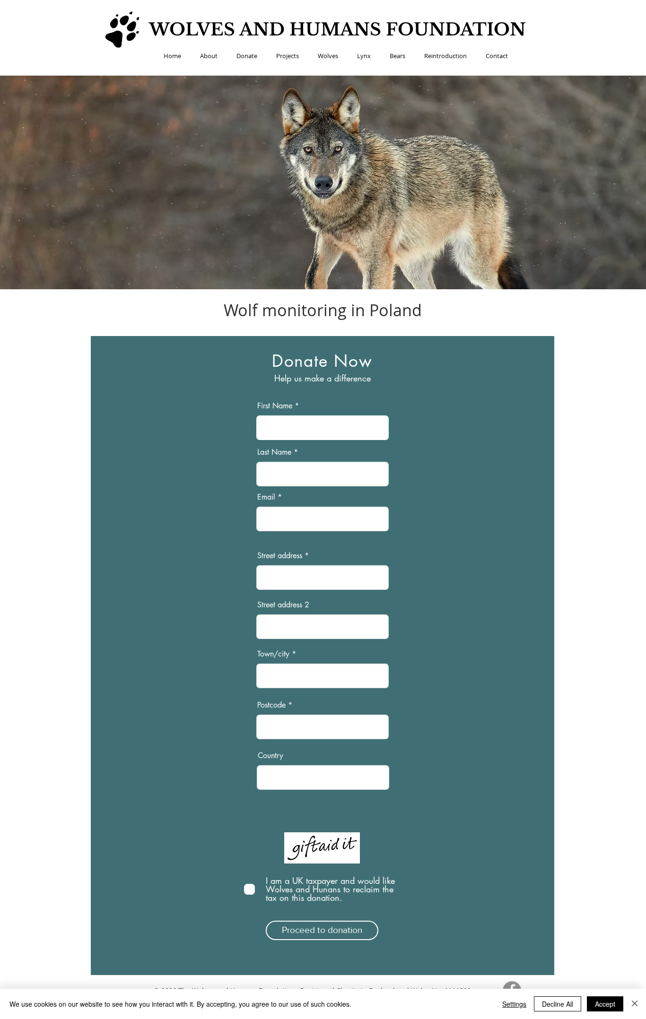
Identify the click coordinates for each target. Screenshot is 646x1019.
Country (270, 756)
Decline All (557, 1004)
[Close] (634, 1003)
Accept (605, 1004)
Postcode (271, 705)
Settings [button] (514, 1004)
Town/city (273, 654)
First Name (274, 406)
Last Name (274, 452)
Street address (279, 556)
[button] (209, 56)
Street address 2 (283, 605)
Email (266, 497)
